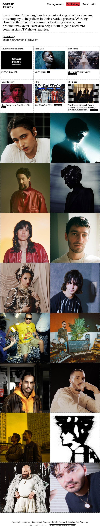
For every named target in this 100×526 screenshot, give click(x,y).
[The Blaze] (25, 438)
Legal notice (73, 522)
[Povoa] (25, 388)
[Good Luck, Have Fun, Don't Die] (16, 96)
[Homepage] (8, 7)
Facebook (16, 522)
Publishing (72, 4)
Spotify (55, 522)
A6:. (93, 4)
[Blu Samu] (25, 138)
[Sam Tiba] (75, 388)
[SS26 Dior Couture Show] (83, 62)
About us (84, 522)
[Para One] (75, 338)
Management (55, 4)
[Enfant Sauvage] (25, 188)
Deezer (62, 522)
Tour (85, 4)
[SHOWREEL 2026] (16, 62)
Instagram (26, 522)
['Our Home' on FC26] (50, 96)
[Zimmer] (75, 487)
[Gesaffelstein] (75, 188)
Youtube (46, 522)
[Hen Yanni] (25, 238)
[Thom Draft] (75, 438)
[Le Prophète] (50, 62)
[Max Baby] (75, 288)
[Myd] (25, 338)
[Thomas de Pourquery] (25, 487)
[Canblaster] (75, 138)
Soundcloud (37, 522)
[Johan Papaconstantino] (75, 238)
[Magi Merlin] (25, 288)
